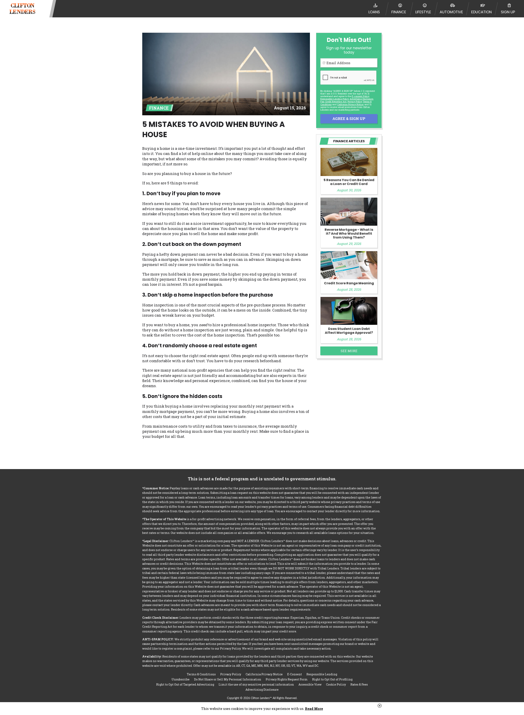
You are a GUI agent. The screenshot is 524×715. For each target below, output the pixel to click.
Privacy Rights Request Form (287, 679)
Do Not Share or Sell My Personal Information (227, 679)
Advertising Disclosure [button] (361, 98)
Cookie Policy (336, 684)
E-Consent (294, 674)
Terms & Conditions (201, 674)
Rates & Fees (359, 684)
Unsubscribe (181, 679)
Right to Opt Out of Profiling (332, 679)
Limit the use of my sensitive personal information (256, 684)
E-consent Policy (360, 96)
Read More (314, 708)
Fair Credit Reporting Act (333, 101)
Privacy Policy (355, 101)
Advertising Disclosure (262, 689)
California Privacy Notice (350, 104)
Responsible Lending (321, 674)
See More (349, 351)
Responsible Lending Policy (334, 98)
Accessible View (310, 684)
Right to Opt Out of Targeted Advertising (185, 684)
